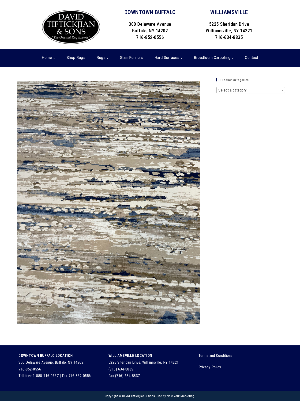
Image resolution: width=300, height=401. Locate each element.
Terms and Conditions (215, 355)
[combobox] (250, 90)
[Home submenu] (54, 58)
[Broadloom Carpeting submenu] (233, 58)
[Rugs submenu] (107, 58)
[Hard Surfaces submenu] (181, 58)
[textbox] (251, 90)
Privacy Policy (210, 367)
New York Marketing (181, 396)
